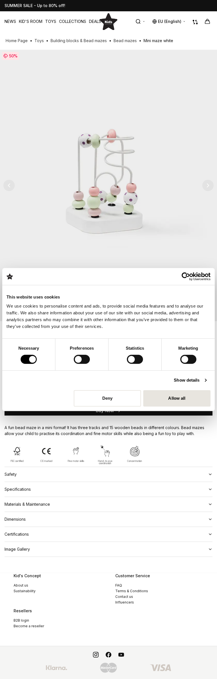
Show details (186, 380)
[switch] (82, 359)
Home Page (17, 40)
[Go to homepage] (108, 21)
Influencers (124, 602)
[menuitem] (10, 21)
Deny (107, 398)
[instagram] (96, 655)
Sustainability (25, 591)
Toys (50, 21)
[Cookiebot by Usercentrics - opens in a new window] (186, 276)
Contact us (124, 596)
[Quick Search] (140, 21)
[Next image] (208, 185)
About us (21, 585)
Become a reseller (29, 626)
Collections (72, 21)
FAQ (118, 585)
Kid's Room (30, 21)
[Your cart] (207, 21)
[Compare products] (195, 21)
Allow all (176, 398)
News (10, 21)
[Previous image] (9, 185)
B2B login (21, 620)
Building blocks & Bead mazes (79, 40)
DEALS (95, 21)
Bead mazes (125, 40)
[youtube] (121, 655)
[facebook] (108, 655)
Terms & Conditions (131, 591)
